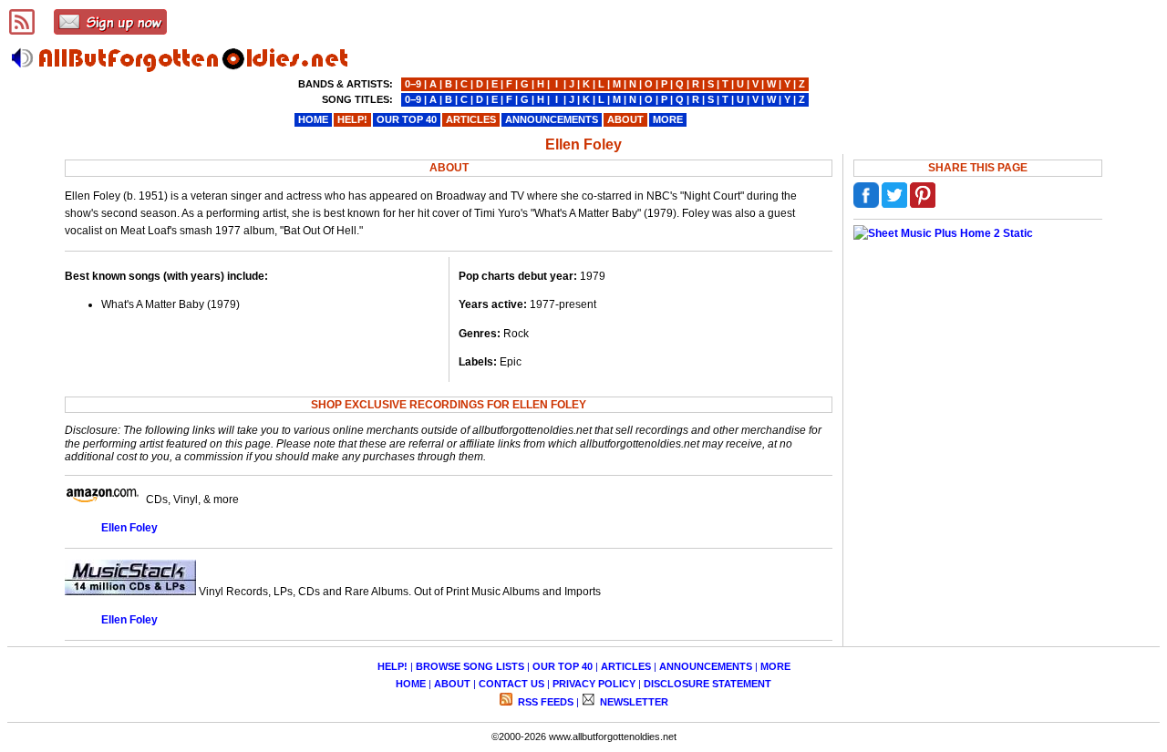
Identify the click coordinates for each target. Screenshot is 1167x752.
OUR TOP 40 (562, 666)
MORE (775, 666)
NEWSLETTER (632, 701)
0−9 (413, 83)
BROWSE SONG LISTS (470, 666)
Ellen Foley (129, 527)
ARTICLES (626, 666)
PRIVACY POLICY (594, 683)
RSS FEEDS (544, 701)
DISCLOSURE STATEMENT (707, 683)
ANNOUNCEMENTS (705, 666)
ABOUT (452, 683)
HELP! (392, 666)
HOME (411, 683)
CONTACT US (511, 683)
